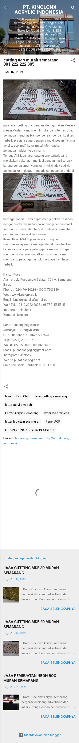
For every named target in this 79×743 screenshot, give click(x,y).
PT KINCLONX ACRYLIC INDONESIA (30, 430)
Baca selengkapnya (58, 609)
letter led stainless (56, 413)
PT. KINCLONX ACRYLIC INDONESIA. (40, 9)
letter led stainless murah (22, 421)
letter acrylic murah (18, 405)
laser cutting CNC (17, 396)
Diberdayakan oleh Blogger (42, 735)
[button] (73, 61)
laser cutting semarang (51, 396)
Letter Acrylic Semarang (22, 413)
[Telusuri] (73, 8)
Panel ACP (53, 421)
